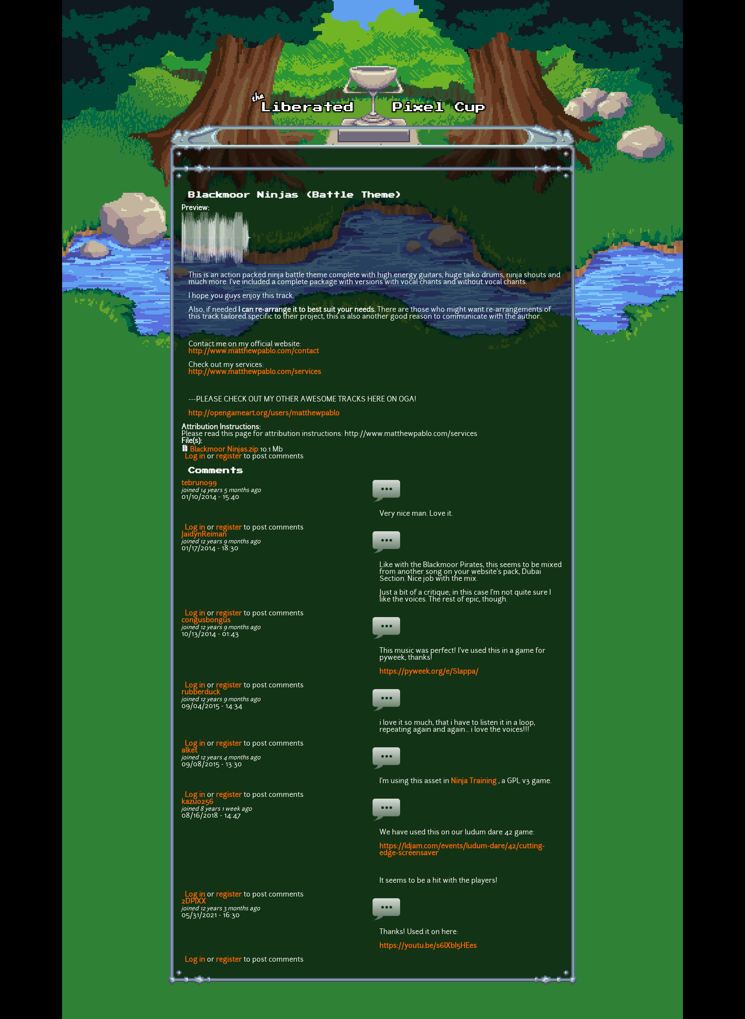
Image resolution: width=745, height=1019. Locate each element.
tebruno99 (199, 483)
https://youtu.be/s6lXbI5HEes (428, 946)
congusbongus (206, 620)
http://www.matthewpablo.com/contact (253, 351)
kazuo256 (197, 802)
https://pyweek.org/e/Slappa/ (429, 671)
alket (189, 750)
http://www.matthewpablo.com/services (254, 372)
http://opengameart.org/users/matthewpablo (264, 413)
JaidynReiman (204, 534)
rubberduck (201, 692)
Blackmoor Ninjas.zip (224, 449)
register (229, 456)
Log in (195, 456)
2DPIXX (194, 901)
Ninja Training (474, 781)
